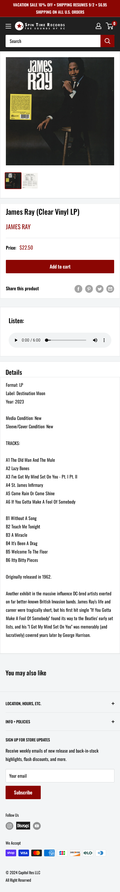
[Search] (107, 41)
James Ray (18, 226)
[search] (53, 41)
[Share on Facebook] (78, 288)
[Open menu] (8, 26)
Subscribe (23, 792)
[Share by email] (110, 288)
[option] (60, 111)
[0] (109, 26)
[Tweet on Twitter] (100, 288)
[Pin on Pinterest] (89, 288)
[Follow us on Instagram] (9, 826)
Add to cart (60, 266)
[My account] (98, 26)
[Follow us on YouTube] (37, 826)
